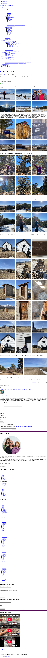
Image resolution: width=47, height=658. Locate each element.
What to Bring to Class (9, 48)
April (3, 476)
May (3, 475)
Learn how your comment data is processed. (23, 426)
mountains (18, 389)
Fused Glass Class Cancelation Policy (12, 51)
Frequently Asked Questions (10, 57)
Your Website (2, 417)
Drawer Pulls (9, 31)
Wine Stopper (10, 21)
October (4, 485)
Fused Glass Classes (6, 66)
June (3, 490)
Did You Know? (5, 58)
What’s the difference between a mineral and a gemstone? (16, 59)
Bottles (8, 23)
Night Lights (9, 28)
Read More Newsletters (4, 582)
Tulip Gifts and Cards (9, 55)
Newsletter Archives (6, 64)
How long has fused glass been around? (12, 60)
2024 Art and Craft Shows (10, 53)
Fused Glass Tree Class (11, 44)
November (4, 484)
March (3, 477)
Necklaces (9, 13)
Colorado (4, 389)
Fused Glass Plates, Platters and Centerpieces (16, 25)
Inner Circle (3, 68)
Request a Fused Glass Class (10, 41)
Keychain (9, 20)
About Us (4, 37)
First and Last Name (4, 601)
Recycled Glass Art (11, 26)
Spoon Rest (9, 33)
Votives (8, 29)
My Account (4, 1)
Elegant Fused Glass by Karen (37, 379)
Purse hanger (9, 19)
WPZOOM (7, 656)
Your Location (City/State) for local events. (8, 590)
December (4, 483)
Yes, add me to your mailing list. (8, 424)
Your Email (2, 415)
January (3, 479)
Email (1, 593)
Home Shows (7, 54)
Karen (5, 74)
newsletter (34, 382)
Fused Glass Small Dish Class (13, 46)
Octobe (3, 538)
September (4, 486)
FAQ (3, 56)
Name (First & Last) (4, 586)
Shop (3, 7)
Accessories (7, 16)
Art (5, 22)
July (3, 489)
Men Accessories (10, 17)
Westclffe (29, 389)
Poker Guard (9, 18)
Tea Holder (9, 34)
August (3, 488)
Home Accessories (8, 27)
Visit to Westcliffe (7, 72)
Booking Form (5, 65)
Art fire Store (18, 380)
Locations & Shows (6, 52)
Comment (2, 411)
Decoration (9, 35)
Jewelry (6, 8)
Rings (8, 15)
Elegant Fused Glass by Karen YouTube (32, 380)
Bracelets (9, 9)
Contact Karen (8, 39)
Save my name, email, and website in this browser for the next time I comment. (16, 419)
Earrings (9, 10)
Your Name (2, 413)
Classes (3, 40)
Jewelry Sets (9, 12)
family (8, 389)
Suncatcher (9, 30)
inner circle (12, 389)
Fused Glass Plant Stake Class (13, 43)
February (4, 478)
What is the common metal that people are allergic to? (15, 63)
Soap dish (9, 32)
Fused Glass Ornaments (12, 45)
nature (22, 389)
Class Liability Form (9, 50)
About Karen (7, 38)
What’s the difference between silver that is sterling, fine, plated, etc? (18, 62)
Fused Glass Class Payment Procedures (12, 47)
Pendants (9, 14)
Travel (25, 389)
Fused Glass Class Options (10, 42)
